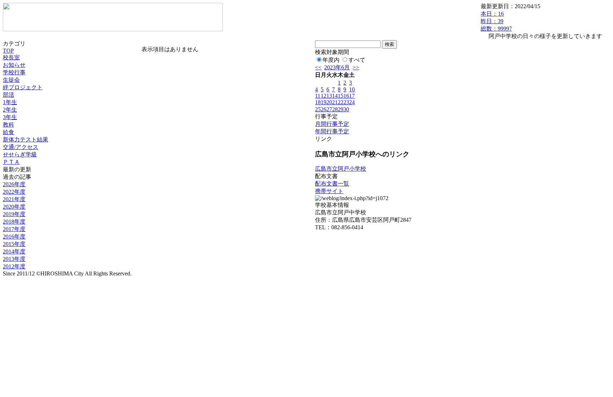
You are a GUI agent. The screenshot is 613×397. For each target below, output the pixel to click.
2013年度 (14, 259)
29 (340, 109)
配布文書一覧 (332, 184)
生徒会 (11, 80)
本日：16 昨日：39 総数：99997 (496, 21)
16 (346, 96)
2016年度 (14, 237)
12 (323, 96)
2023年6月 (337, 67)
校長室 (11, 57)
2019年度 (14, 214)
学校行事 (14, 72)
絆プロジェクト (23, 87)
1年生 (10, 102)
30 (346, 109)
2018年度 (14, 222)
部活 (8, 95)
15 (340, 96)
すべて (356, 60)
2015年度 (14, 244)
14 (335, 96)
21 (335, 102)
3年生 (10, 117)
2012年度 (14, 266)
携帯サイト (329, 191)
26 (323, 109)
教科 (8, 125)
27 (329, 109)
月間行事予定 (332, 124)
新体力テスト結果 (25, 139)
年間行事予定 (332, 131)
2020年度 (14, 207)
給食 (8, 132)
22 (340, 102)
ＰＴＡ (11, 162)
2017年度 (14, 229)
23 (346, 102)
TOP (8, 51)
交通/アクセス (20, 147)
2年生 (10, 110)
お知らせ (14, 65)
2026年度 (14, 184)
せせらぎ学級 (20, 154)
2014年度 (14, 251)
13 (329, 96)
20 (329, 102)
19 (323, 102)
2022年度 (14, 192)
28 (335, 109)
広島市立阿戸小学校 (340, 169)
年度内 (330, 60)
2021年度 (14, 199)
